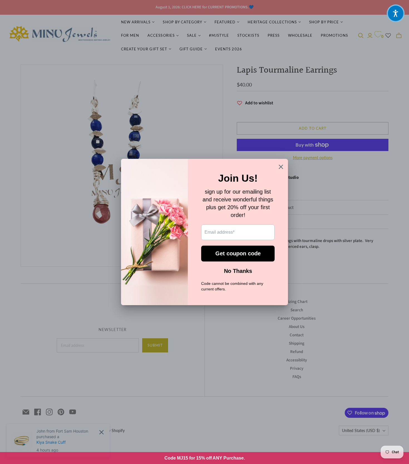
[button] (396, 13)
